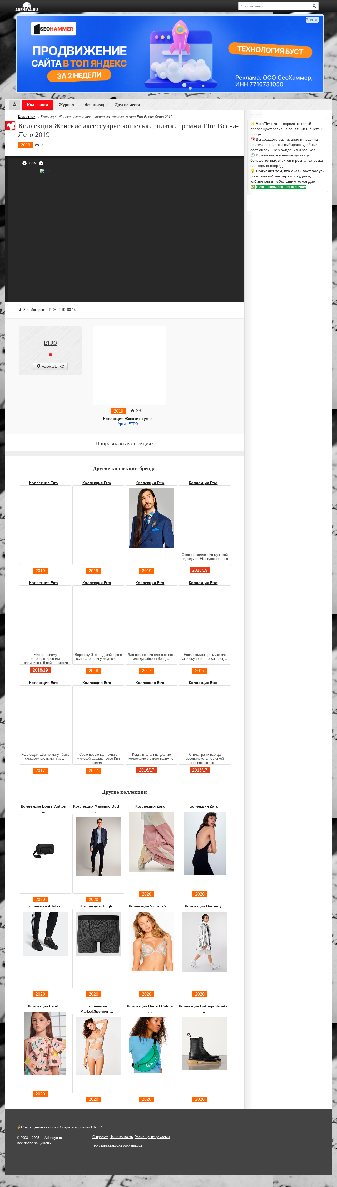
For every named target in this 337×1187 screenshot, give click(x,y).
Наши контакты (121, 1137)
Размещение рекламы (152, 1137)
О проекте (100, 1137)
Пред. (24, 163)
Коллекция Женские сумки (128, 419)
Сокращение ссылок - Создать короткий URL (59, 1127)
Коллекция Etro (43, 483)
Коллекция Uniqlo (96, 906)
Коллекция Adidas (44, 906)
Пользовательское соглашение (117, 1146)
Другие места (127, 105)
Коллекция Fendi (44, 1006)
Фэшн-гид (94, 105)
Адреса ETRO (53, 366)
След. (41, 163)
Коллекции (26, 117)
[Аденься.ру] (26, 6)
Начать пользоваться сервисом (281, 187)
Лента (14, 106)
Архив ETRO (128, 424)
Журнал (66, 105)
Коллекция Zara (150, 806)
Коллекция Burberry (203, 906)
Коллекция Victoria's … (150, 906)
